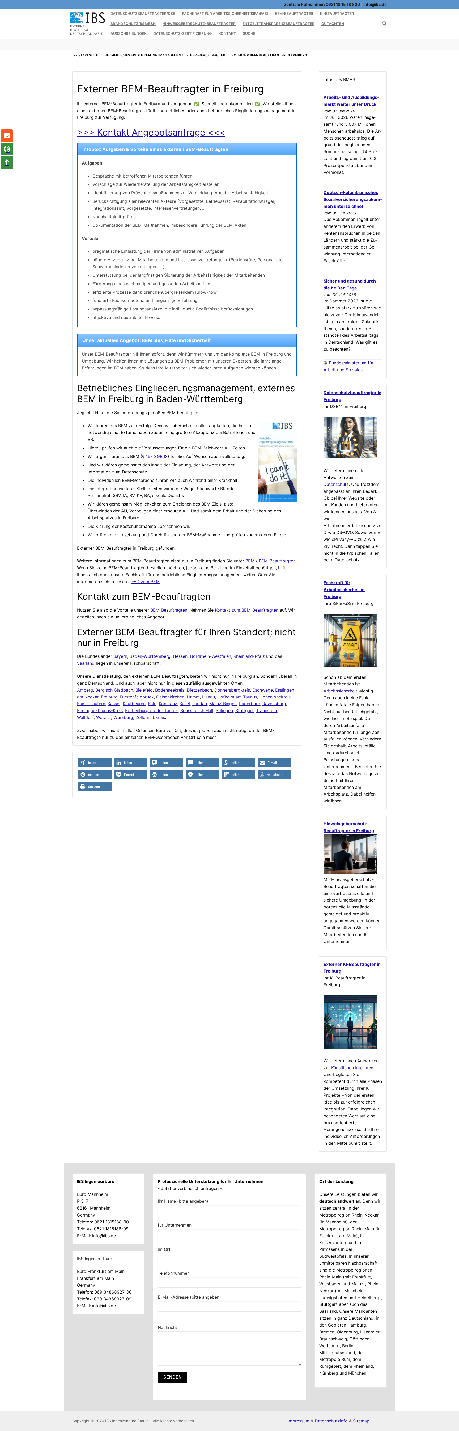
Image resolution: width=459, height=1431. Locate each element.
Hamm (193, 697)
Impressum (298, 1421)
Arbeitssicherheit (340, 690)
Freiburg (109, 697)
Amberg (85, 690)
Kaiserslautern (91, 703)
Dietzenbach (199, 690)
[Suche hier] (384, 23)
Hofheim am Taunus (237, 697)
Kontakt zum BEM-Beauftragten (246, 610)
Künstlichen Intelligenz (353, 1067)
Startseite (88, 55)
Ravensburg (274, 703)
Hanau (208, 697)
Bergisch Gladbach (114, 690)
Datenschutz (336, 484)
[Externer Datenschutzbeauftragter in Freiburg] (350, 456)
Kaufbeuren (134, 703)
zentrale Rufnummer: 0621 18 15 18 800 (322, 4)
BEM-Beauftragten (168, 610)
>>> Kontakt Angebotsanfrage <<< (151, 132)
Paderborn (249, 703)
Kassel (114, 703)
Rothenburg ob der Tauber (151, 710)
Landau (199, 703)
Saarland (86, 663)
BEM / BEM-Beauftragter (270, 560)
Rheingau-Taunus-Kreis (100, 710)
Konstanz (168, 703)
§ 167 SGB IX (155, 456)
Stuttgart (244, 710)
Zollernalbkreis (150, 717)
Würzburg (123, 717)
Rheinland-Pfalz (249, 656)
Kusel (185, 703)
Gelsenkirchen (170, 697)
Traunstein (266, 710)
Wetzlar (103, 717)
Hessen (180, 656)
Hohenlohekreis (275, 697)
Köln (152, 703)
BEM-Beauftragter (207, 55)
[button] (95, 762)
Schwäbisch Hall (196, 710)
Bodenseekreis (169, 690)
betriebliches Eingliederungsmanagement (144, 55)
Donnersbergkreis (232, 690)
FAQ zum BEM (145, 581)
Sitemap (361, 1421)
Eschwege (262, 690)
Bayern (120, 656)
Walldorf (85, 717)
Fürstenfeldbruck (137, 697)
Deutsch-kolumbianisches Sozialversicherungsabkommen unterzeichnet (353, 199)
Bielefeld (144, 690)
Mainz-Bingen (223, 703)
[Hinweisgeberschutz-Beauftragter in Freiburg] (350, 872)
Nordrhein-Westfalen (210, 656)
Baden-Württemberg (150, 656)
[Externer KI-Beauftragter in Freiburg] (350, 1047)
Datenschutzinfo (331, 1421)
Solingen (224, 710)
